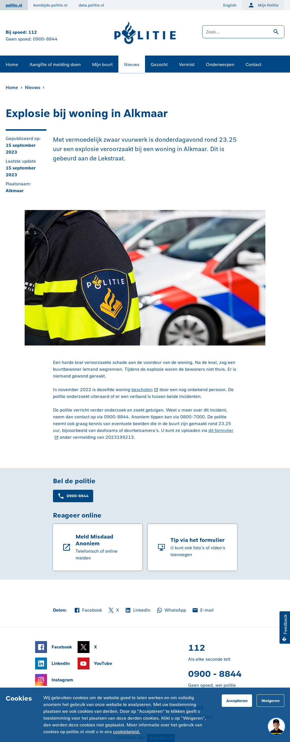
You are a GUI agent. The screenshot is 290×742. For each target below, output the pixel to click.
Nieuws (131, 64)
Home (12, 64)
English (229, 5)
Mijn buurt (102, 64)
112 (32, 32)
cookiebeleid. (126, 731)
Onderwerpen (220, 64)
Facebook (88, 610)
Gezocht (159, 64)
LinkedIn (137, 610)
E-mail (203, 610)
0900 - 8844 (215, 673)
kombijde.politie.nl (50, 5)
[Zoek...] (243, 34)
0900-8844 (45, 39)
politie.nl (14, 5)
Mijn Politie (268, 5)
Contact (253, 64)
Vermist (187, 64)
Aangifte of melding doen (55, 64)
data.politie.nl (91, 5)
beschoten (142, 389)
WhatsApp (171, 610)
